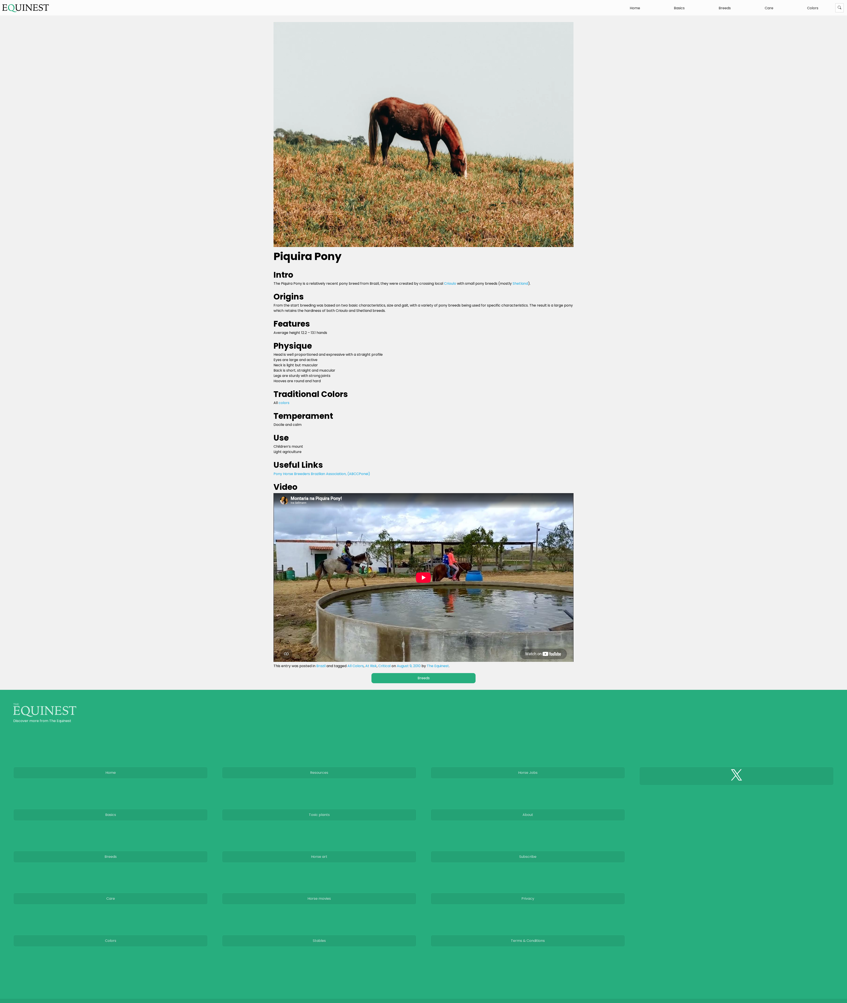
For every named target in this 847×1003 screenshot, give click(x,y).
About (528, 814)
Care (769, 8)
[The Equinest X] (736, 776)
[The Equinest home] (44, 715)
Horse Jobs (528, 772)
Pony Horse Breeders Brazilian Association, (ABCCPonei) (322, 473)
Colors (812, 8)
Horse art (319, 856)
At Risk (371, 665)
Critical (384, 665)
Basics (679, 8)
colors (284, 402)
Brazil (321, 665)
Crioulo (450, 283)
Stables (319, 940)
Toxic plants (319, 814)
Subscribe (527, 856)
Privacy (527, 898)
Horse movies (319, 898)
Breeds (725, 8)
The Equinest (438, 665)
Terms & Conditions (528, 940)
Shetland (520, 283)
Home (635, 8)
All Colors (355, 665)
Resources (319, 772)
